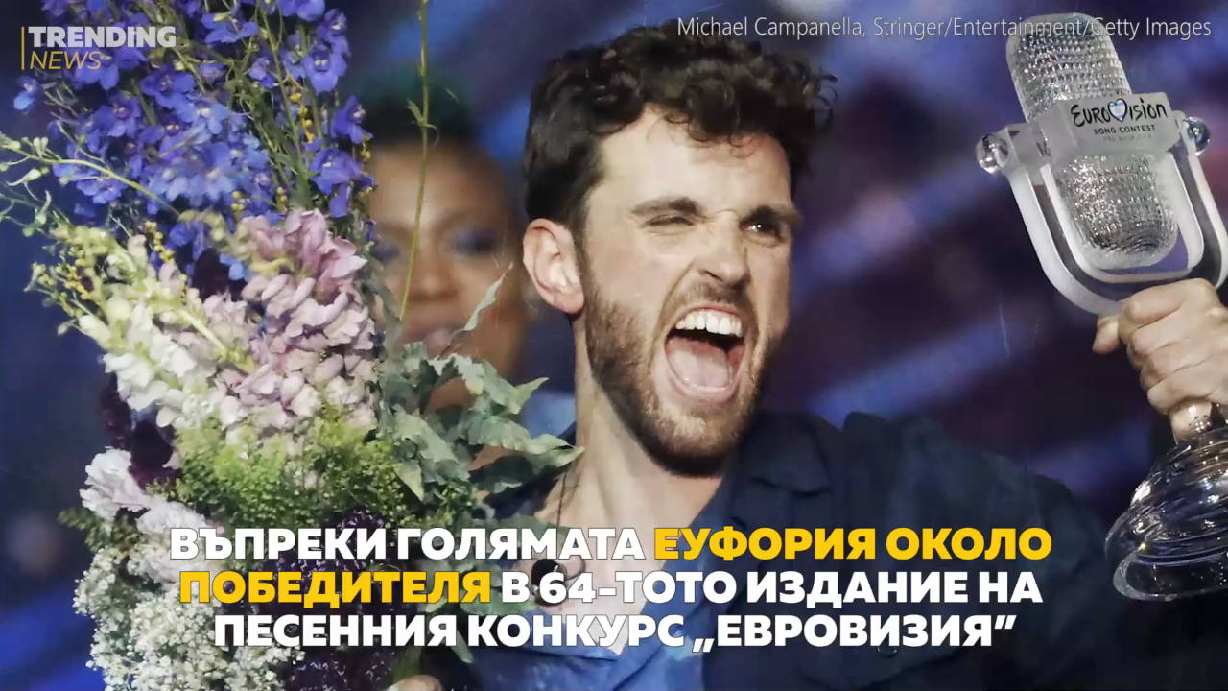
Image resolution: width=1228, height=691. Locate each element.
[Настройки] (1191, 33)
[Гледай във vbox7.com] (1193, 666)
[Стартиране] (32, 666)
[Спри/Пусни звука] (72, 666)
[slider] (113, 639)
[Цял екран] (1152, 666)
